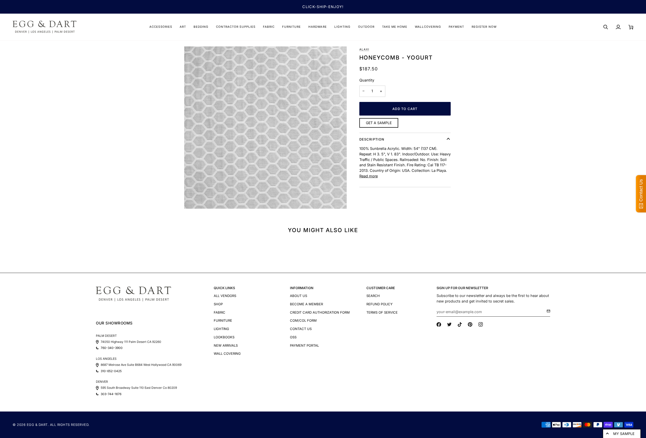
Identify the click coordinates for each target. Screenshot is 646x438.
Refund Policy (379, 304)
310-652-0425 (111, 371)
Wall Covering (227, 353)
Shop (218, 304)
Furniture (223, 320)
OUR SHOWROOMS (114, 323)
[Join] (547, 311)
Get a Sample (379, 123)
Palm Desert (106, 336)
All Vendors (225, 296)
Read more (368, 176)
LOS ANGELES (106, 359)
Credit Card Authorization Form (320, 312)
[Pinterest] (470, 324)
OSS (293, 337)
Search (373, 296)
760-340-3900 (112, 348)
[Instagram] (480, 324)
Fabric (219, 312)
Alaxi (364, 49)
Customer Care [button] (380, 288)
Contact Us (301, 329)
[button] (161, 27)
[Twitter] (449, 324)
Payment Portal (304, 345)
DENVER (102, 382)
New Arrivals (226, 345)
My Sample (623, 433)
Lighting (221, 329)
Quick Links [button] (224, 288)
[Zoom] (265, 127)
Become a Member (306, 304)
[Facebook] (439, 324)
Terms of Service (382, 312)
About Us (298, 296)
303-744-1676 (111, 394)
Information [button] (301, 288)
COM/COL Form (303, 320)
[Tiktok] (460, 324)
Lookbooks (224, 337)
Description (372, 139)
